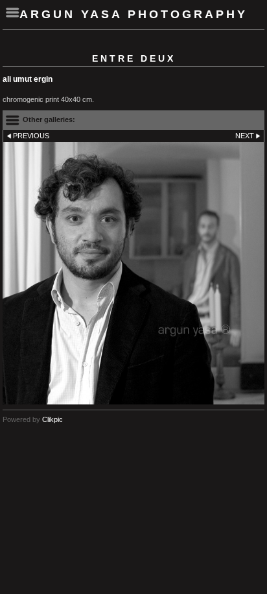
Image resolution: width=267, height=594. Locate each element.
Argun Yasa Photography (133, 14)
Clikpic (52, 419)
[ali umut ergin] (133, 273)
